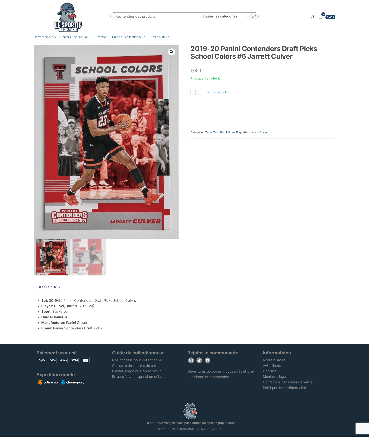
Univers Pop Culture (74, 37)
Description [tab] (48, 287)
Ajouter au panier (217, 92)
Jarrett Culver (258, 132)
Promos (101, 37)
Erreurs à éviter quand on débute (138, 377)
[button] (171, 51)
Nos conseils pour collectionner (137, 360)
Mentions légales (276, 377)
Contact (269, 371)
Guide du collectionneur (128, 37)
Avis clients (272, 366)
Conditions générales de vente (287, 382)
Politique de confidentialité (284, 388)
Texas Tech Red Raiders (220, 132)
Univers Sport (43, 37)
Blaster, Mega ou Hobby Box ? (136, 371)
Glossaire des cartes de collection (139, 366)
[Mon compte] (312, 17)
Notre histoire (159, 37)
